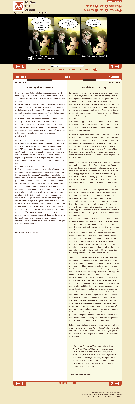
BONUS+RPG (89, 10)
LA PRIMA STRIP (87, 70)
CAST (102, 6)
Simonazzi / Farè (116, 392)
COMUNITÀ (113, 6)
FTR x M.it (114, 10)
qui (78, 174)
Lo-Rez (17, 232)
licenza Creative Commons (113, 394)
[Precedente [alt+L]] (20, 66)
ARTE (102, 10)
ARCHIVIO (90, 6)
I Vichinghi (60, 181)
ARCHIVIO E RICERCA (46, 70)
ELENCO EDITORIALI (68, 70)
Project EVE (52, 113)
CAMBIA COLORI (114, 1)
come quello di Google (28, 189)
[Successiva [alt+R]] (115, 66)
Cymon (71, 374)
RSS (74, 383)
